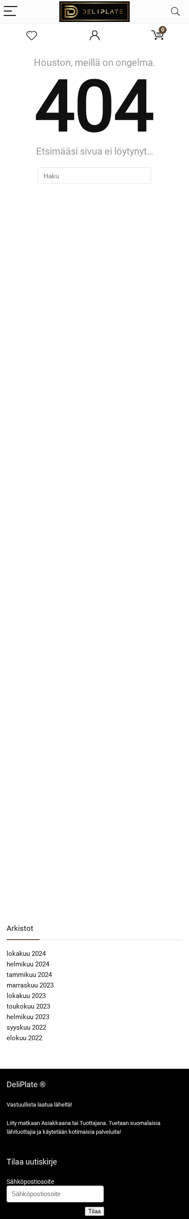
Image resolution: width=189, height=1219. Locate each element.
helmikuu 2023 (28, 1017)
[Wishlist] (31, 36)
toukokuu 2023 (28, 1006)
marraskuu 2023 (30, 985)
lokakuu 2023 (26, 996)
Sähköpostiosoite (30, 1181)
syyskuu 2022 (26, 1027)
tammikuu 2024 (29, 975)
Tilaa (94, 1211)
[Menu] (10, 11)
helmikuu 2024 (28, 964)
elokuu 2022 (24, 1038)
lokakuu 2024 (26, 954)
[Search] (175, 11)
